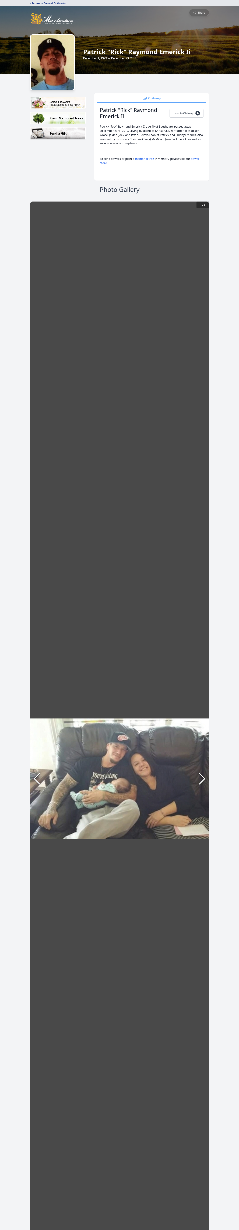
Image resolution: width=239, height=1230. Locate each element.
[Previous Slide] (37, 778)
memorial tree (144, 159)
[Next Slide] (202, 778)
